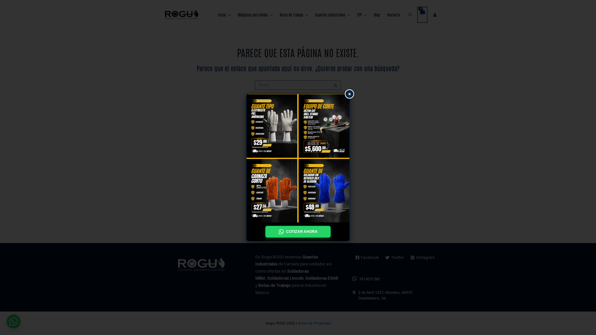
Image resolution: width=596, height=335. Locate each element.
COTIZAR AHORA (302, 232)
